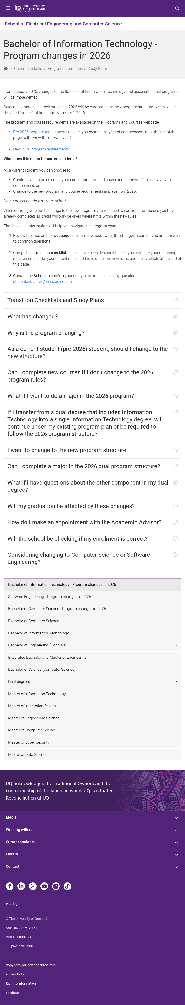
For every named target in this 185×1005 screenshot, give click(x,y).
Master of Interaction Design (32, 706)
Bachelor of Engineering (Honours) (37, 645)
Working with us (19, 829)
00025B (25, 937)
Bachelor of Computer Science (33, 621)
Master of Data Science (27, 754)
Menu (7, 8)
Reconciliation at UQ (27, 798)
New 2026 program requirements (41, 149)
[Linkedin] (21, 886)
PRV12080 (26, 946)
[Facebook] (9, 886)
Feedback (13, 993)
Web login (13, 904)
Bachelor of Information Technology (38, 633)
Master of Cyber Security (28, 742)
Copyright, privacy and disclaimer (30, 965)
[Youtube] (44, 886)
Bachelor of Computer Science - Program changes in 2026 (57, 608)
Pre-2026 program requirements (40, 132)
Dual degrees (19, 681)
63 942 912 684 (25, 928)
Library (12, 854)
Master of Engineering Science (33, 718)
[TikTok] (67, 886)
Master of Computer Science (32, 730)
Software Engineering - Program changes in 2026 (49, 596)
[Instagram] (56, 886)
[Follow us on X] (33, 886)
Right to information (21, 983)
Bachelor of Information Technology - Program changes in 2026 (62, 584)
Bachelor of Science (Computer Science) (41, 669)
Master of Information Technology (37, 694)
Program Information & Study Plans (78, 68)
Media (11, 817)
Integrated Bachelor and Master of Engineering (47, 657)
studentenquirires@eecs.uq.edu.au (42, 281)
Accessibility (15, 974)
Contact (12, 866)
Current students (28, 68)
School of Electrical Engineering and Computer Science (63, 24)
